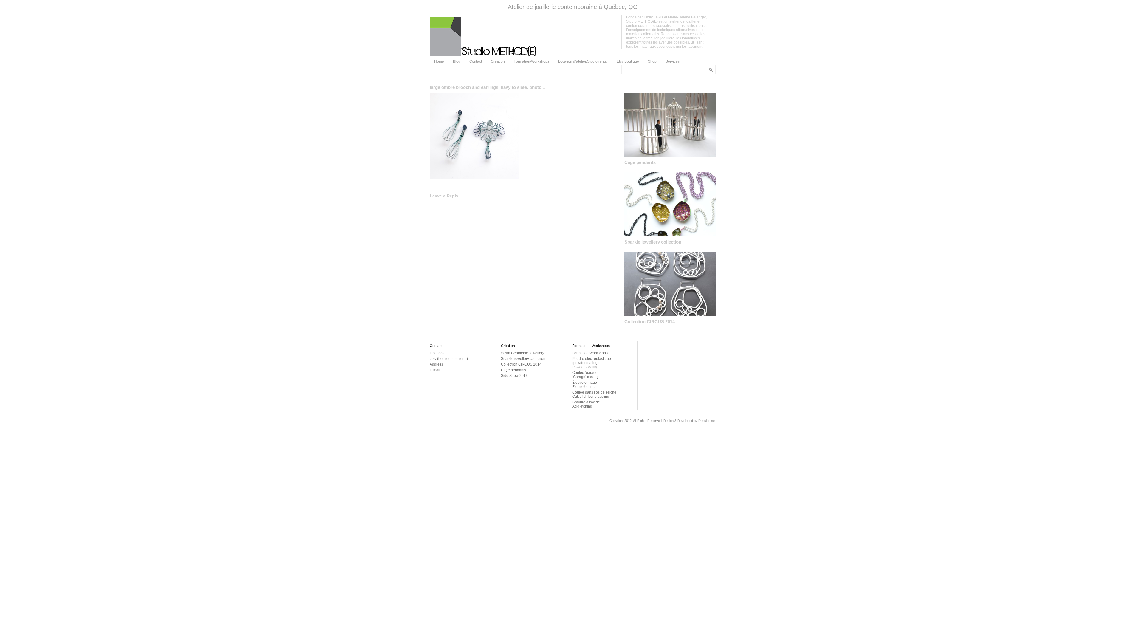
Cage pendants (640, 162)
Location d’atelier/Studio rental (583, 61)
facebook (437, 353)
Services (673, 61)
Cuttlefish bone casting (590, 396)
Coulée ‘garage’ (585, 373)
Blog (456, 61)
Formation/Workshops (531, 61)
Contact (475, 61)
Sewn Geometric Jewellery (522, 353)
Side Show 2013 (514, 376)
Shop (652, 61)
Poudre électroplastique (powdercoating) (591, 361)
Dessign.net (707, 420)
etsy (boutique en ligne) (449, 359)
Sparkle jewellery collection (652, 241)
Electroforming (584, 387)
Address (436, 364)
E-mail (435, 370)
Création (498, 61)
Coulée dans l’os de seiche (594, 392)
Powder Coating (585, 367)
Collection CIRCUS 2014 (649, 321)
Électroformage (584, 382)
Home (439, 61)
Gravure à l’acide (586, 402)
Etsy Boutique (628, 61)
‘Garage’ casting (585, 377)
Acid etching (582, 406)
